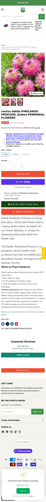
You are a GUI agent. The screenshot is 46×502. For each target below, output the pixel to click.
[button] (6, 102)
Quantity (4, 161)
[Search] (41, 16)
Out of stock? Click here (24, 204)
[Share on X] (7, 324)
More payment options (23, 187)
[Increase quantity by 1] (22, 166)
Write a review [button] (23, 355)
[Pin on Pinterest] (16, 324)
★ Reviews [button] (44, 253)
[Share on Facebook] (3, 324)
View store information (11, 198)
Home (3, 45)
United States (22, 442)
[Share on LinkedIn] (12, 324)
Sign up (37, 411)
